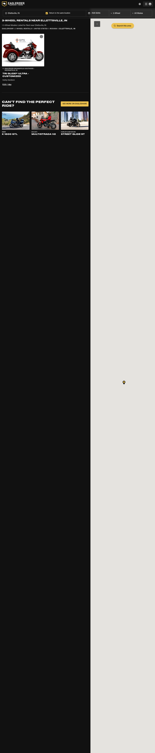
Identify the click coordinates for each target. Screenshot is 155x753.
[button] (23, 60)
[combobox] (24, 13)
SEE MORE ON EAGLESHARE (74, 104)
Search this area (124, 26)
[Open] (130, 12)
